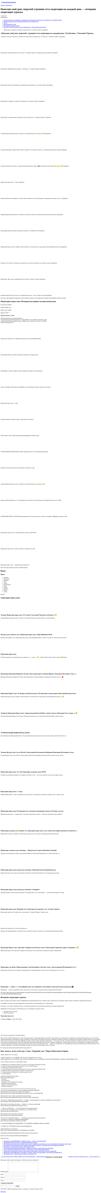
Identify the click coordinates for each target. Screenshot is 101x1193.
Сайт (2, 1180)
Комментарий (4, 1171)
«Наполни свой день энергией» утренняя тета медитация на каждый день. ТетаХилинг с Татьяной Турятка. (33, 20)
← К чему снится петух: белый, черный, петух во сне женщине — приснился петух (23, 1156)
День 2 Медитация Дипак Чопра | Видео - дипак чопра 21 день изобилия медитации (26, 1149)
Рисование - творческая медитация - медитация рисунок (19, 1146)
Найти (17, 1186)
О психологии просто (8, 2)
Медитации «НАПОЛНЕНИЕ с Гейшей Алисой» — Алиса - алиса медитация (25, 1141)
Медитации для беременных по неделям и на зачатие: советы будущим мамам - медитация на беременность (33, 1152)
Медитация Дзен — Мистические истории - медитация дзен (20, 1154)
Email (2, 1177)
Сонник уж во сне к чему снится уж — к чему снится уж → (84, 1156)
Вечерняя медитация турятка (11, 25)
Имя (2, 1174)
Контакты (3, 1191)
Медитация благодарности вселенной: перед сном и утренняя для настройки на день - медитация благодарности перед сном (37, 1144)
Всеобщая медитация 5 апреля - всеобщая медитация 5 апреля (20, 1142)
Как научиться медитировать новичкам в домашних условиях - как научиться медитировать (28, 1148)
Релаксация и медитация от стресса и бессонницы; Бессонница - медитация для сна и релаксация (30, 1151)
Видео (5, 23)
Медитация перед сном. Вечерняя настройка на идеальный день (21, 21)
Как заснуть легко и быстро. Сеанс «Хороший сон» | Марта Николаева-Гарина (25, 27)
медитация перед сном (10, 24)
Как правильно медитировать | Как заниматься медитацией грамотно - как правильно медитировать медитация (34, 1145)
